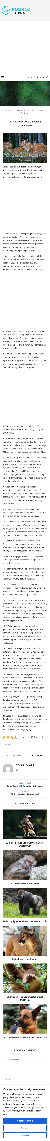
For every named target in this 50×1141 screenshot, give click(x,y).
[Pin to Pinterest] (38, 755)
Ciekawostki (20, 110)
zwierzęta (8, 745)
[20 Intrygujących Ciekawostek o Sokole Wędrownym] (25, 824)
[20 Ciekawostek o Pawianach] (25, 865)
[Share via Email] (41, 755)
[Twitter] (31, 77)
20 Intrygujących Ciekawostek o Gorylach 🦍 (25, 921)
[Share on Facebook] (32, 755)
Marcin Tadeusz (26, 125)
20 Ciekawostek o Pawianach (25, 884)
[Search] (47, 77)
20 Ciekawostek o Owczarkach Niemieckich (25, 1038)
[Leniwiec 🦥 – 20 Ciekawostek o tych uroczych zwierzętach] (25, 978)
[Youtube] (40, 77)
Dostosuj (25, 1128)
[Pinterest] (37, 77)
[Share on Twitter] (35, 755)
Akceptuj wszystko (25, 1120)
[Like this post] (29, 755)
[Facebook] (28, 77)
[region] (25, 1113)
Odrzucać (25, 1135)
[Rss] (43, 77)
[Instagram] (34, 77)
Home (7, 110)
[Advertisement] (25, 47)
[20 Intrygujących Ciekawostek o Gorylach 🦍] (25, 903)
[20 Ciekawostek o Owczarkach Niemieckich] (25, 1019)
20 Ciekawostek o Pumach (25, 959)
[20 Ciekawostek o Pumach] (25, 941)
